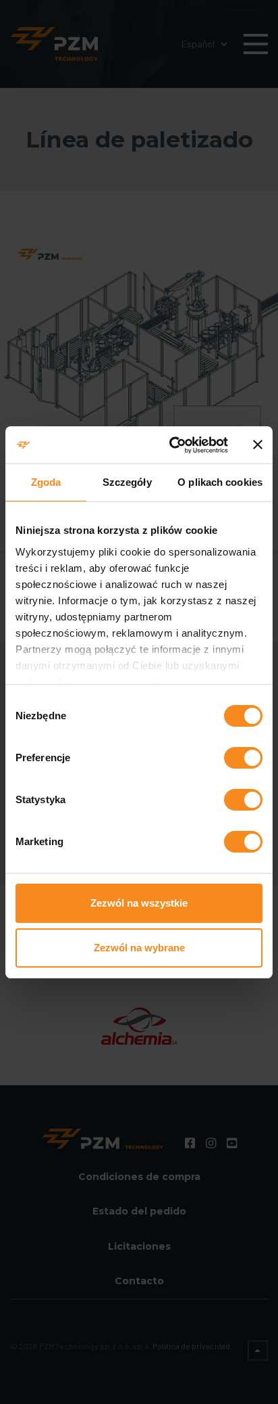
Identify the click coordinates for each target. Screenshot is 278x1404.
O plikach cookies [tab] (219, 482)
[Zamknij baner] (257, 444)
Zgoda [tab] (46, 482)
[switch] (243, 758)
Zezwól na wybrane (139, 947)
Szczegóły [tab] (127, 482)
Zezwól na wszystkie (139, 903)
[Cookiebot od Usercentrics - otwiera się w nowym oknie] (172, 445)
